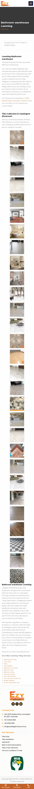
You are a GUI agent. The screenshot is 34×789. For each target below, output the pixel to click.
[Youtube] (21, 704)
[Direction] (17, 785)
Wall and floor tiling (10, 659)
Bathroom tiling (9, 672)
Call (28, 787)
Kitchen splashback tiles (11, 682)
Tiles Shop (5, 736)
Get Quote (6, 787)
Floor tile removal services (12, 678)
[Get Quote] (6, 785)
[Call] (28, 785)
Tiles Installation (8, 739)
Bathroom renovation (11, 668)
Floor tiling (7, 662)
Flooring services (9, 674)
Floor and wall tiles (10, 676)
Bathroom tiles (9, 670)
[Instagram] (17, 704)
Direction (17, 787)
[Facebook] (13, 704)
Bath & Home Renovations (11, 745)
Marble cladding (9, 680)
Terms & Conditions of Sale (12, 750)
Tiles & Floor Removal (10, 748)
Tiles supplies (8, 666)
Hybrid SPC (6, 742)
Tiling (5, 664)
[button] (31, 3)
